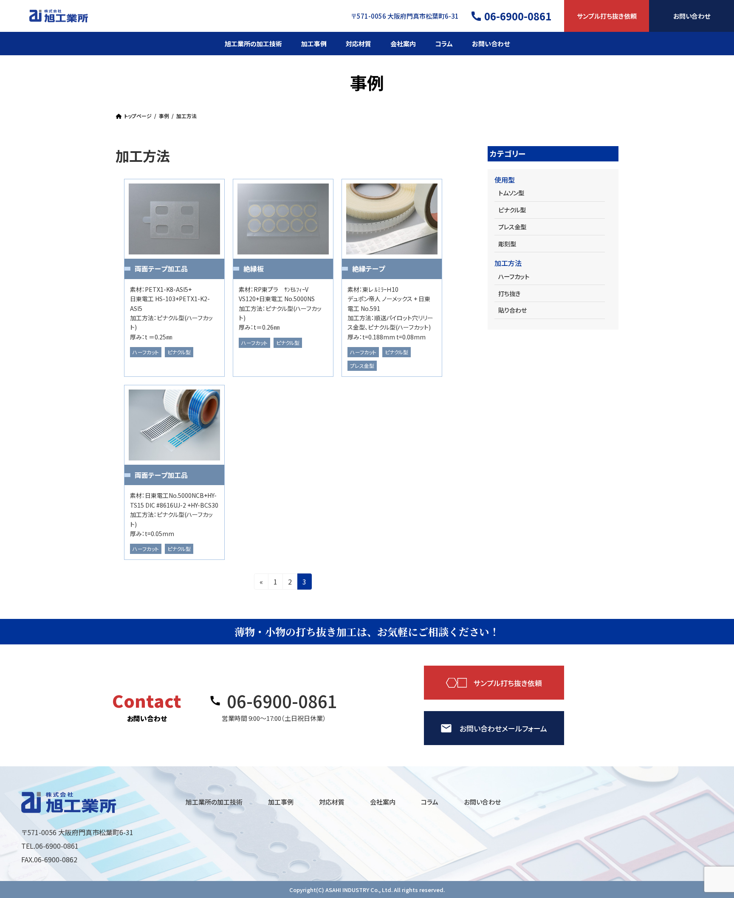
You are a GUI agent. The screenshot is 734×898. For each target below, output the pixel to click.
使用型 (504, 180)
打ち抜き (509, 293)
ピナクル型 (179, 352)
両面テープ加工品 (161, 269)
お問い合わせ (691, 15)
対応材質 (331, 801)
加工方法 (508, 263)
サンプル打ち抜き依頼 (607, 15)
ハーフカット (146, 352)
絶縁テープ (368, 269)
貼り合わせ (512, 309)
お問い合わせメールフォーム (503, 728)
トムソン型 (511, 192)
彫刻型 (507, 243)
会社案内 (382, 801)
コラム (429, 801)
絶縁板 (253, 269)
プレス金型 (362, 365)
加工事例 (281, 801)
